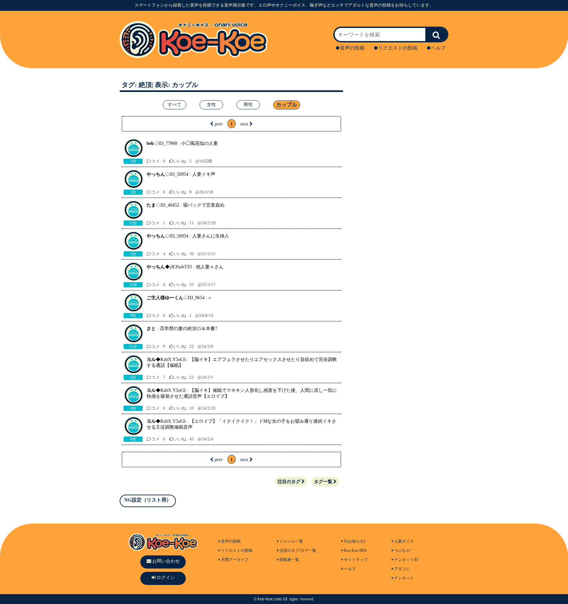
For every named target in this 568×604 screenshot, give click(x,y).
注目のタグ (288, 481)
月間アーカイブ (234, 559)
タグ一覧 (323, 481)
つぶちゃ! (402, 550)
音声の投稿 (352, 48)
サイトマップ (355, 559)
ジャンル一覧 (291, 541)
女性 (211, 104)
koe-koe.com (270, 598)
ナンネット (404, 578)
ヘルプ (438, 48)
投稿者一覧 (289, 559)
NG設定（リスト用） (147, 500)
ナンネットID (406, 559)
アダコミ (402, 569)
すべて (174, 104)
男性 (248, 104)
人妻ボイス (404, 541)
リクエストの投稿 (397, 48)
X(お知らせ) (354, 541)
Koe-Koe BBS (355, 550)
